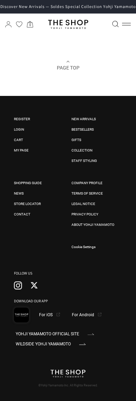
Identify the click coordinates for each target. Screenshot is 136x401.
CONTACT (22, 214)
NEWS (19, 193)
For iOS (46, 314)
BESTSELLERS (82, 129)
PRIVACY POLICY (84, 214)
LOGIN (19, 129)
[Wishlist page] (19, 24)
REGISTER (22, 119)
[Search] (115, 24)
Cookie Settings (83, 247)
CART (18, 140)
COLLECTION (81, 150)
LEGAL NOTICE (83, 204)
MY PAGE (21, 150)
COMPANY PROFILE (87, 183)
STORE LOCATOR (27, 204)
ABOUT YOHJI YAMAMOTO (92, 225)
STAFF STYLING (84, 161)
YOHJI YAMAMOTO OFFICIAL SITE (47, 334)
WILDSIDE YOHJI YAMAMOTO (43, 344)
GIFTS (76, 140)
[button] (126, 24)
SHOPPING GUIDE (28, 183)
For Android (83, 314)
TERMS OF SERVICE (87, 193)
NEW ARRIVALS (83, 119)
